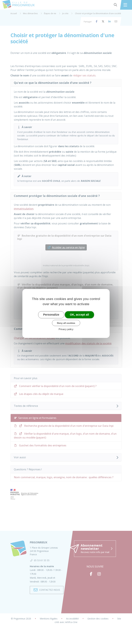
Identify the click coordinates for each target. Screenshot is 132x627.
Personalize (51, 314)
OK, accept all (79, 314)
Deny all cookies (66, 323)
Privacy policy (66, 329)
